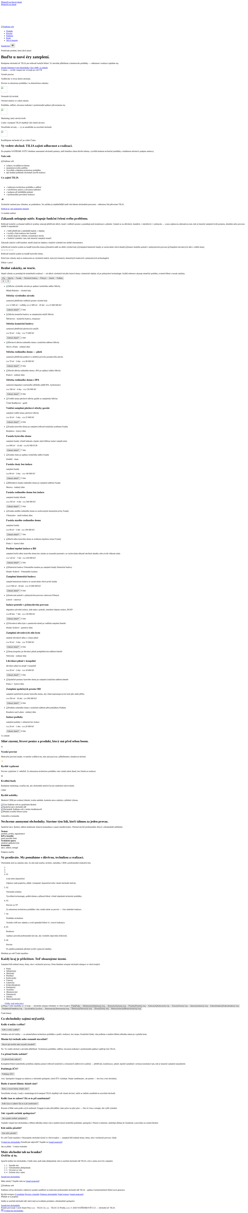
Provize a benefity (32, 1194)
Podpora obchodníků (48, 1194)
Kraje (8, 38)
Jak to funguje (12, 40)
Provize (9, 33)
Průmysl (43, 278)
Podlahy (60, 278)
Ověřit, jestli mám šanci (14, 1003)
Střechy (10, 278)
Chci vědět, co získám (39, 68)
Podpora (9, 36)
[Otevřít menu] (12, 45)
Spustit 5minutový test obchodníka (15, 68)
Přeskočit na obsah (8, 4)
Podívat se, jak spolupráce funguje (15, 209)
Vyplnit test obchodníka (10, 1142)
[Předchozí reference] (3, 281)
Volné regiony (63, 1194)
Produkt (9, 31)
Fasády (19, 278)
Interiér (51, 278)
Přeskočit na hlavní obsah (11, 2)
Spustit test (5, 46)
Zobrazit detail (12, 310)
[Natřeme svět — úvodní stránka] (7, 27)
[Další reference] (8, 281)
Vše (3, 278)
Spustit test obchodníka (10, 1177)
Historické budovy (31, 278)
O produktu (19, 1194)
